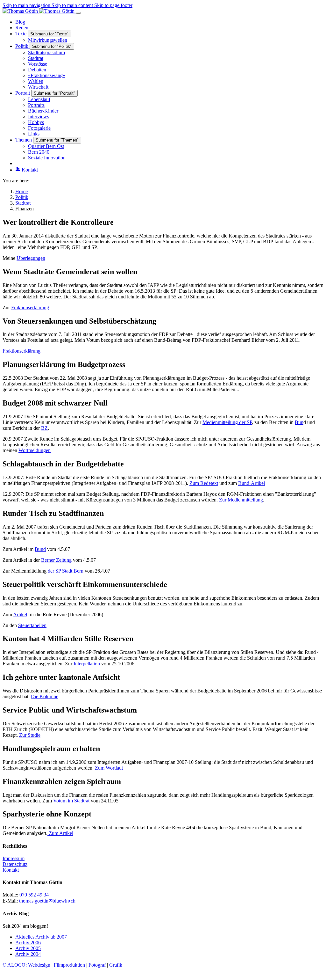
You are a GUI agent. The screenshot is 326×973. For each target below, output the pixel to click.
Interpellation (87, 663)
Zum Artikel (60, 833)
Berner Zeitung (56, 560)
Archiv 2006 (28, 942)
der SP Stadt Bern (65, 571)
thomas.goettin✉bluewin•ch (47, 900)
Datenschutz (15, 864)
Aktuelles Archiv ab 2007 (41, 937)
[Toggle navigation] (78, 13)
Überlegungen (31, 258)
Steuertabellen (32, 625)
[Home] (39, 11)
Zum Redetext (203, 483)
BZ (44, 428)
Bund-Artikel (251, 483)
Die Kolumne (44, 696)
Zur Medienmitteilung (241, 499)
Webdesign (39, 965)
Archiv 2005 (28, 948)
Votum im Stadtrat (72, 800)
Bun (299, 422)
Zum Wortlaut (109, 768)
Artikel (20, 614)
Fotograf (97, 965)
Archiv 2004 (28, 954)
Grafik (115, 965)
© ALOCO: (15, 965)
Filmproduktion (69, 965)
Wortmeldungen (34, 450)
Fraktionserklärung (30, 307)
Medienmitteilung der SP (227, 422)
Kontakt (11, 870)
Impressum (14, 858)
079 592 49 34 (34, 894)
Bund (40, 549)
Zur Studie (29, 735)
